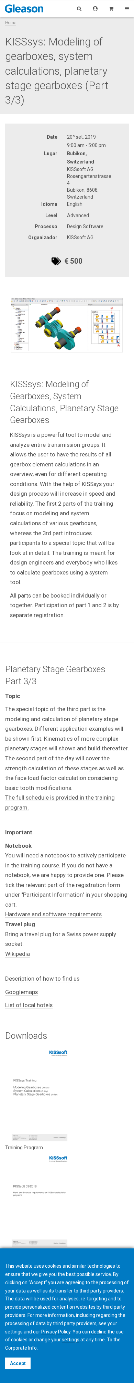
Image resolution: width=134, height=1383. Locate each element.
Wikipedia (17, 953)
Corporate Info (21, 1348)
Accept (18, 1363)
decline (99, 1331)
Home (10, 22)
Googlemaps (21, 992)
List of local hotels (29, 1005)
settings (70, 1339)
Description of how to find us (42, 978)
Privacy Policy (55, 1331)
